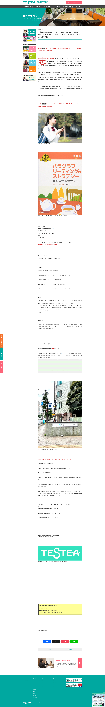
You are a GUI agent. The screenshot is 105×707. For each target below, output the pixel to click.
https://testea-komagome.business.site (45, 143)
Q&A (55, 680)
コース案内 (48, 6)
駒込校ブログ (31, 18)
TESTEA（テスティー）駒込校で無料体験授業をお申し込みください (52, 561)
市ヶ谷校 (34, 695)
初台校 (34, 693)
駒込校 (27, 18)
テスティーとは (28, 6)
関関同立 (66, 242)
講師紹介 (38, 6)
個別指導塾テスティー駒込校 (55, 61)
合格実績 (41, 678)
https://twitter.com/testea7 (42, 630)
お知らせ (56, 678)
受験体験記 (42, 680)
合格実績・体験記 (68, 6)
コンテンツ (78, 6)
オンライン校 (35, 697)
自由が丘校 (34, 689)
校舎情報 (58, 6)
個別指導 (44, 48)
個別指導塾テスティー (43, 484)
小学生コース (27, 682)
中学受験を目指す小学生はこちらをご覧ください (49, 517)
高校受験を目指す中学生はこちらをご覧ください (49, 513)
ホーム (24, 18)
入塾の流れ (42, 682)
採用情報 (56, 682)
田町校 (34, 691)
